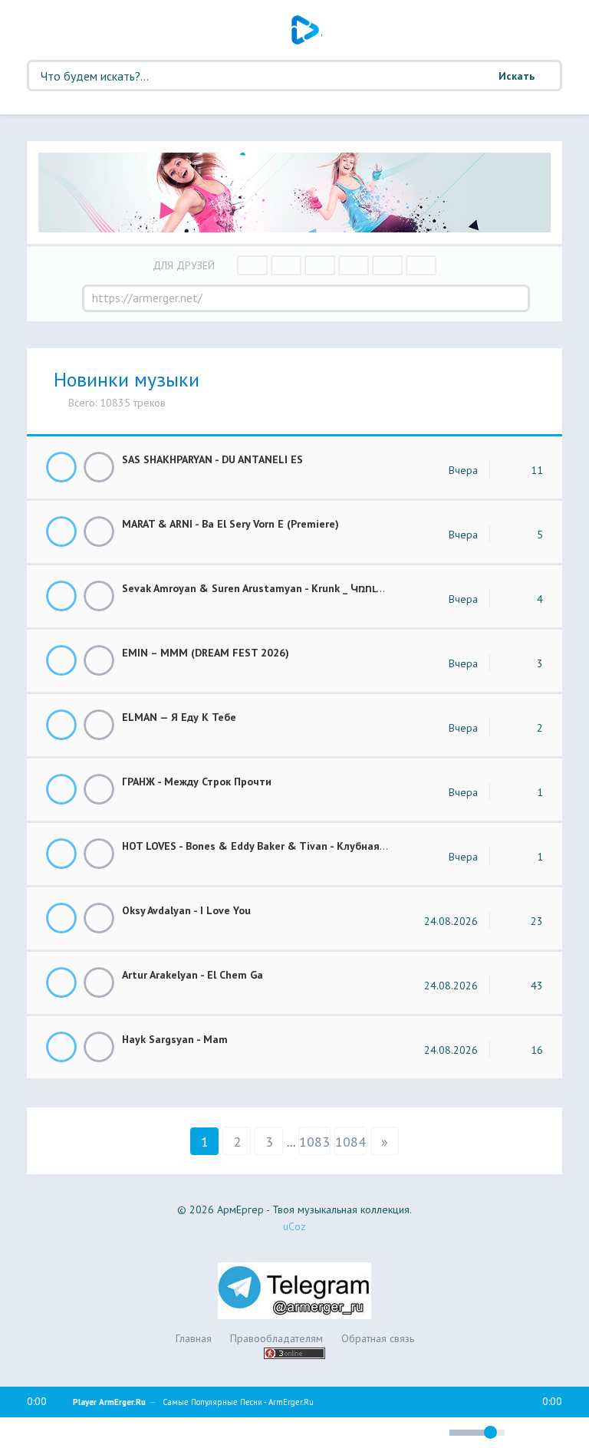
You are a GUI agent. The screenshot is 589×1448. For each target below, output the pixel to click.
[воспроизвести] (97, 1432)
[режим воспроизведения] (365, 1430)
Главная (194, 1338)
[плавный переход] (336, 1435)
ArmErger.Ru (306, 29)
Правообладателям (276, 1338)
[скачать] (99, 467)
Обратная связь (377, 1338)
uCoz (294, 1226)
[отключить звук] (431, 1432)
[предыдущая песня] (44, 1432)
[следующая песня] (151, 1432)
